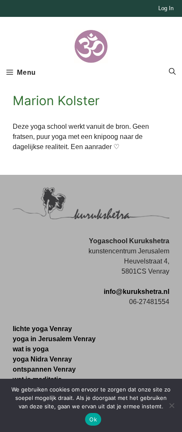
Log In (166, 8)
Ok (93, 419)
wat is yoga (31, 349)
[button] (172, 71)
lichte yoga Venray (42, 328)
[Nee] (171, 405)
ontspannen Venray (44, 369)
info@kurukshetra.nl (136, 291)
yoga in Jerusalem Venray (54, 338)
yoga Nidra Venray (42, 359)
